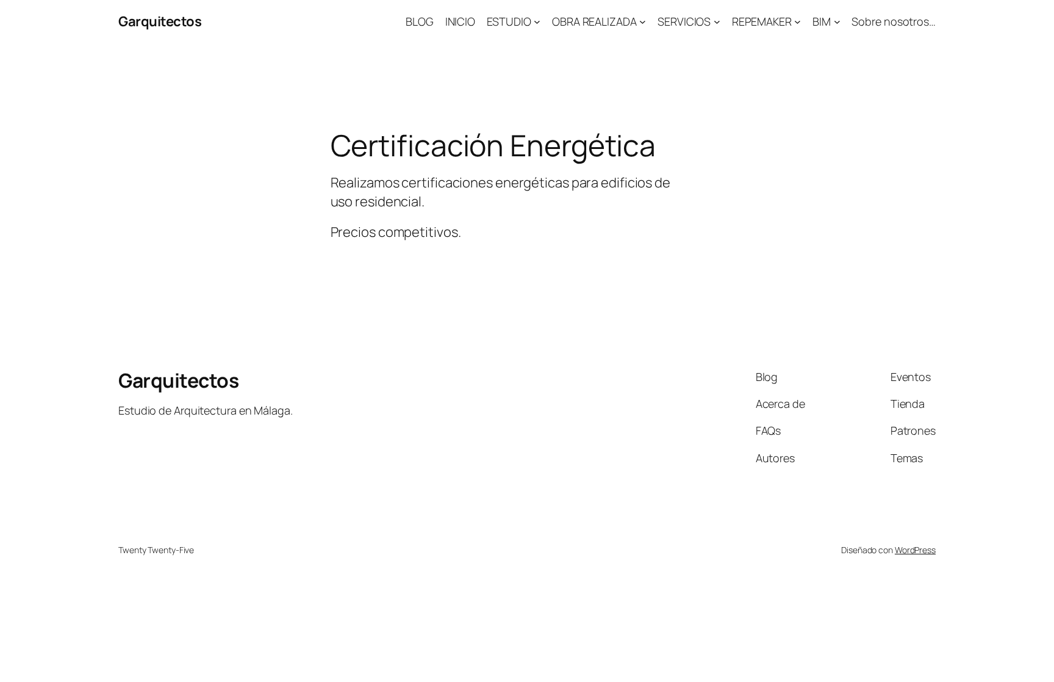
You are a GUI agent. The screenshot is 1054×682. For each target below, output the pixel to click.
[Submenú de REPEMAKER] (797, 21)
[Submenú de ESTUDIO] (537, 21)
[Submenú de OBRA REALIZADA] (642, 21)
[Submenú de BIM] (837, 21)
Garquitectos (159, 21)
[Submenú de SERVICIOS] (717, 21)
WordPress (915, 550)
